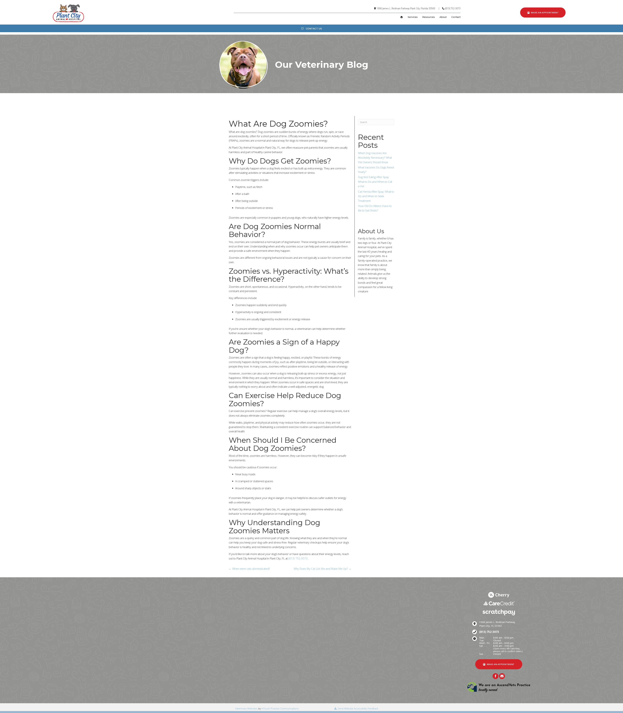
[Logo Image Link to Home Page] (68, 13)
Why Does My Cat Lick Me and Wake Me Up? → (322, 568)
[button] (495, 676)
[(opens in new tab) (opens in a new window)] (498, 687)
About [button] (443, 17)
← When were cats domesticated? (249, 568)
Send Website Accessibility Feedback (357, 708)
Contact (456, 17)
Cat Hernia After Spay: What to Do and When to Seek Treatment (376, 196)
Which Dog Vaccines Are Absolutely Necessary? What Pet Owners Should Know (375, 157)
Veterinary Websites (246, 708)
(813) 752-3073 (452, 8)
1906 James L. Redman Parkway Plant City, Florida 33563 (406, 8)
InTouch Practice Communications (280, 708)
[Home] (401, 17)
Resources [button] (428, 17)
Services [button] (413, 17)
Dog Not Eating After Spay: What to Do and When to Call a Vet (375, 181)
